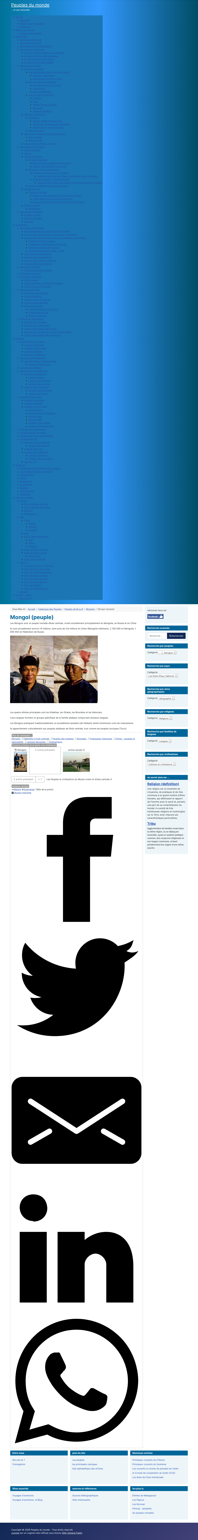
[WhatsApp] (76, 1381)
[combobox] (157, 636)
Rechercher (177, 636)
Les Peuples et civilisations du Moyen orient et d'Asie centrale (78, 779)
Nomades (81, 738)
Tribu (151, 824)
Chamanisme (55, 742)
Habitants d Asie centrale (36, 738)
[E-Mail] (76, 1120)
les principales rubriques (84, 1464)
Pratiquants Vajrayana (101, 738)
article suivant (75, 750)
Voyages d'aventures (23, 1495)
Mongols (16, 738)
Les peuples (78, 1460)
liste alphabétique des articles (87, 1468)
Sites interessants (81, 1499)
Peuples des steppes (63, 738)
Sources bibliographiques (85, 1495)
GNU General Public (72, 1533)
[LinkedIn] (76, 1251)
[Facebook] (76, 859)
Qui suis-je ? (18, 1460)
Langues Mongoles (36, 742)
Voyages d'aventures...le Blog (27, 1499)
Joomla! (15, 1533)
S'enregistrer (18, 1464)
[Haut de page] (193, 1535)
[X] (76, 990)
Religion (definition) (163, 784)
